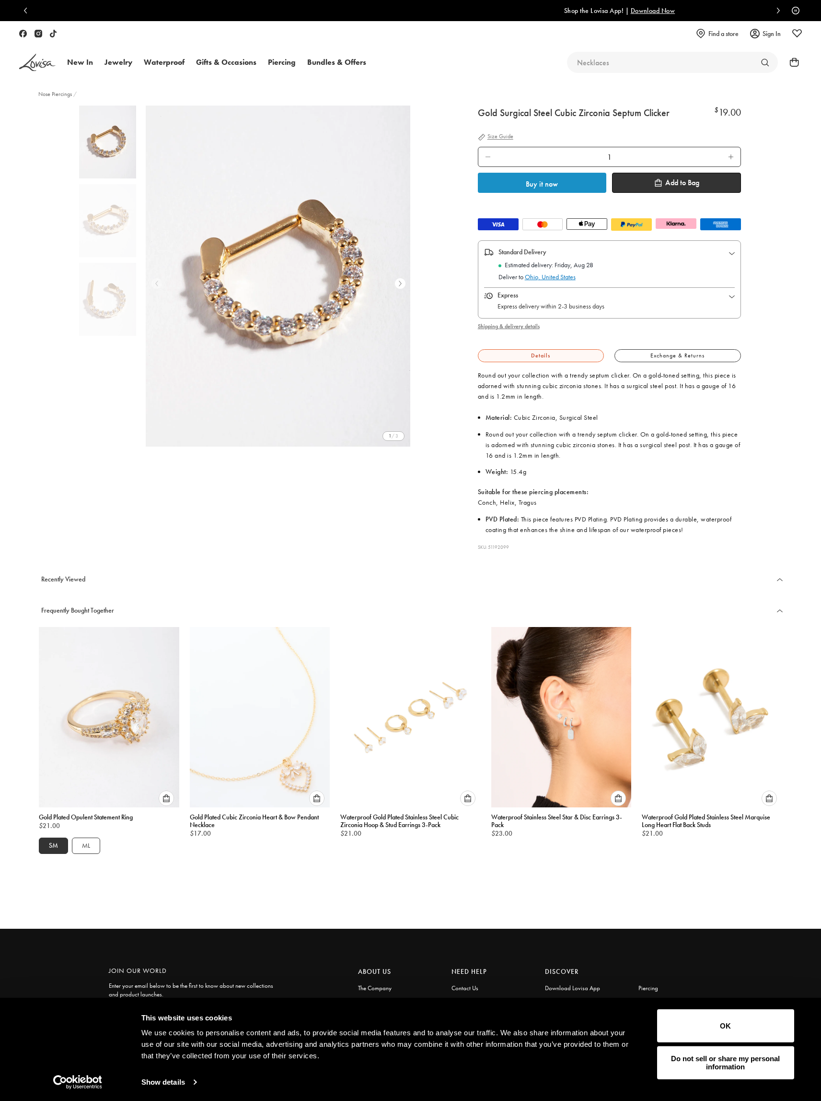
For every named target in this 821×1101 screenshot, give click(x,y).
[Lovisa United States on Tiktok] (53, 33)
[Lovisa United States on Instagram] (38, 33)
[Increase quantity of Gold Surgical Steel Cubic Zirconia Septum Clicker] (730, 156)
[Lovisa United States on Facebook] (23, 33)
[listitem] (278, 276)
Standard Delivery (522, 252)
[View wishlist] (797, 33)
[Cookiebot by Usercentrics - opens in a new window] (77, 1082)
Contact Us (464, 988)
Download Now (499, 10)
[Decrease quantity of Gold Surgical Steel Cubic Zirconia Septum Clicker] (487, 156)
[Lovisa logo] (37, 62)
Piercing (648, 988)
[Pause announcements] (793, 10)
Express (507, 295)
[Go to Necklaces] (764, 62)
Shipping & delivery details (509, 326)
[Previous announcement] (27, 10)
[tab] (541, 355)
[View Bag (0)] (791, 62)
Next (400, 283)
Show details (163, 1082)
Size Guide (500, 136)
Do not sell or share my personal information (725, 1062)
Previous (157, 283)
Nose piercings (55, 94)
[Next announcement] (776, 10)
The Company (375, 988)
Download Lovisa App (572, 988)
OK (725, 1026)
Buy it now (542, 184)
